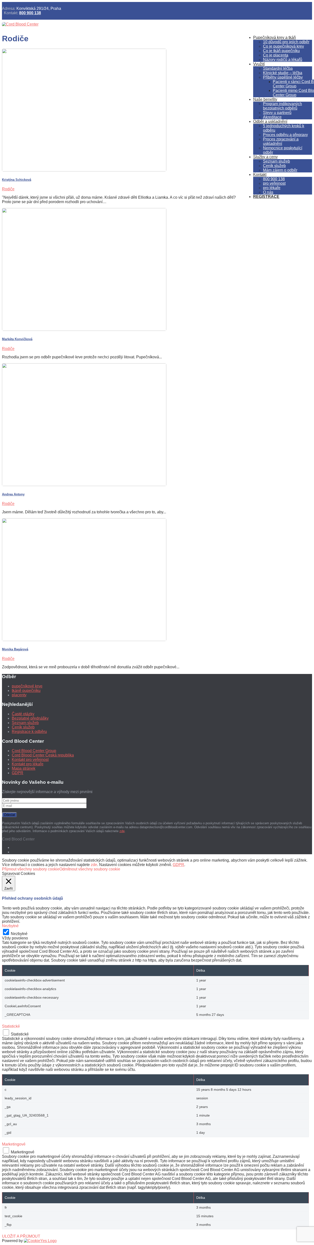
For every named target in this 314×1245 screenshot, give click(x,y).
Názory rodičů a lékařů (282, 59)
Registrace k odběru (29, 731)
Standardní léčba (278, 68)
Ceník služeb (274, 166)
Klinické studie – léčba (282, 73)
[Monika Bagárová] (84, 640)
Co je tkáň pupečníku (281, 51)
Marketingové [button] (14, 1144)
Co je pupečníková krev (283, 46)
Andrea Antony (13, 494)
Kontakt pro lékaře (27, 764)
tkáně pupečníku (26, 690)
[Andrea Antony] (84, 485)
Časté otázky (23, 714)
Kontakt (259, 174)
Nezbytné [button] (10, 926)
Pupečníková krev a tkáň (274, 37)
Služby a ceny (265, 157)
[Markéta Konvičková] (84, 329)
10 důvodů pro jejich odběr (286, 42)
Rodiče (8, 189)
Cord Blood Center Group (34, 751)
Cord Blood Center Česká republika (43, 755)
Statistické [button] (11, 1026)
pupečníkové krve (27, 686)
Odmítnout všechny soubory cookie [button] (89, 869)
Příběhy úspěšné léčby (283, 77)
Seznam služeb (276, 161)
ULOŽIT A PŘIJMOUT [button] (21, 1236)
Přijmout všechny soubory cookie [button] (30, 869)
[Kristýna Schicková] (84, 170)
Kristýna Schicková (16, 180)
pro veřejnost (274, 183)
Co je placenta (275, 55)
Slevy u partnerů (277, 113)
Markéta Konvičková (17, 339)
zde (122, 831)
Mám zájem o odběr (280, 170)
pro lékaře (271, 188)
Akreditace (272, 117)
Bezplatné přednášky (30, 718)
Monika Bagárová (15, 649)
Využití (259, 64)
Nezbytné (19, 934)
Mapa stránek (23, 768)
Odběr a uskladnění (270, 121)
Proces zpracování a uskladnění (281, 141)
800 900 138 (30, 13)
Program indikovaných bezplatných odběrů (282, 106)
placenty (19, 695)
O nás (268, 192)
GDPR (17, 773)
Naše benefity (265, 99)
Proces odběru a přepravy (285, 135)
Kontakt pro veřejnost (30, 759)
